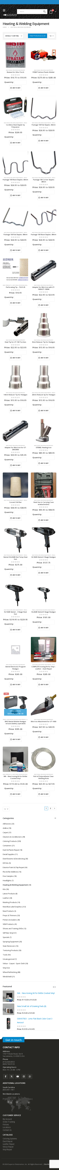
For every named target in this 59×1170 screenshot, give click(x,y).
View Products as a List (37, 36)
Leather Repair (9, 1144)
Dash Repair (8, 1141)
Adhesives (7, 823)
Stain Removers (9, 946)
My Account (7, 1119)
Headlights (7, 880)
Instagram (23, 1076)
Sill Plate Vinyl (8, 933)
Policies (6, 1124)
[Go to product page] (8, 996)
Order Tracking (9, 1122)
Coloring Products (10, 841)
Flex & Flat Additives (10, 872)
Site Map (47, 1164)
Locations (7, 1127)
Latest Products (9, 893)
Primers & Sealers (10, 920)
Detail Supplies (8, 854)
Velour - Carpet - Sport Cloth (14, 963)
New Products (7, 285)
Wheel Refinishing (10, 972)
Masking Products (10, 902)
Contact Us (7, 1130)
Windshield (7, 976)
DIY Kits (6, 863)
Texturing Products (10, 950)
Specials (6, 937)
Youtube (17, 1076)
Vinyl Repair (7, 1149)
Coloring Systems (10, 1138)
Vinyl (4, 968)
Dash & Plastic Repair (11, 850)
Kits (53, 664)
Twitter (11, 1076)
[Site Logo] (10, 15)
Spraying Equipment (11, 941)
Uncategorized (8, 959)
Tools (25, 122)
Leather (6, 898)
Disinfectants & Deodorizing (14, 858)
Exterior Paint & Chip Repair (13, 867)
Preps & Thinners (10, 915)
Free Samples (8, 876)
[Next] (54, 808)
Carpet (5, 832)
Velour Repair (8, 1147)
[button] (5, 10)
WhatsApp (29, 1076)
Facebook (5, 1076)
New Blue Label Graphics (12, 906)
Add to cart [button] (17, 88)
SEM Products (8, 924)
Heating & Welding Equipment (15, 70)
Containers (7, 845)
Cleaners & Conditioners (12, 837)
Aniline (5, 828)
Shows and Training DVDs (13, 928)
